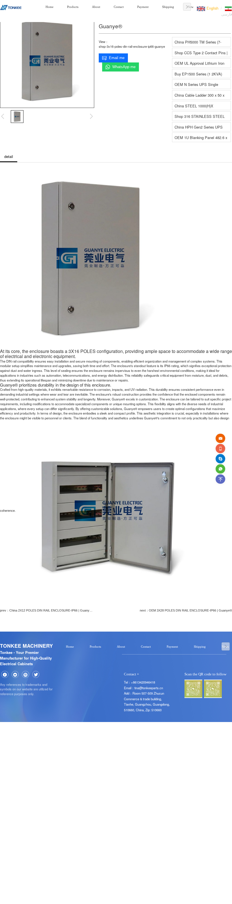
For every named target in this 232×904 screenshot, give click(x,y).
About (96, 6)
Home (49, 6)
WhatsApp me (124, 67)
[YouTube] (15, 674)
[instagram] (25, 674)
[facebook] (4, 674)
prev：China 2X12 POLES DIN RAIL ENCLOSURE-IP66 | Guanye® (46, 610)
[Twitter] (36, 674)
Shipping (168, 6)
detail (8, 156)
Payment (143, 6)
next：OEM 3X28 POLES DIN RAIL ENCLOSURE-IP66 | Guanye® (186, 610)
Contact (119, 6)
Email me (116, 58)
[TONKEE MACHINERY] (11, 7)
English (211, 8)
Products (72, 6)
